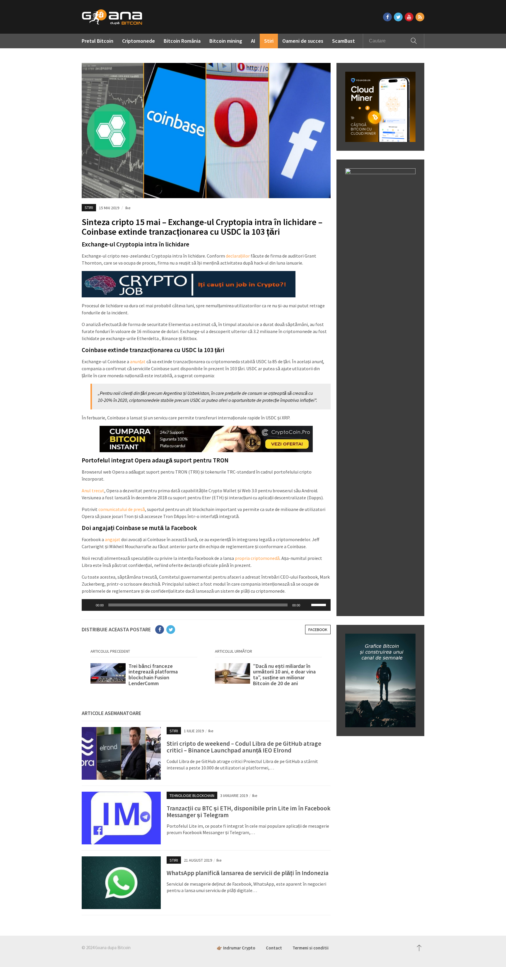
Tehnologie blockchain (192, 795)
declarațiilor (238, 256)
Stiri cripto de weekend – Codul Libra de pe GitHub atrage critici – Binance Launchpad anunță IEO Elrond (244, 747)
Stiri (268, 40)
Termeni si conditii (311, 948)
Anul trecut (93, 490)
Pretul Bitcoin (97, 40)
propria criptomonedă (257, 558)
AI (253, 40)
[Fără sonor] (307, 605)
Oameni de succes (302, 40)
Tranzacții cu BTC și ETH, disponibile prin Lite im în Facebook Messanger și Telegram (249, 811)
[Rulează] (89, 605)
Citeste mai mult (143, 675)
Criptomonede (138, 40)
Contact (274, 948)
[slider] (319, 604)
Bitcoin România (182, 40)
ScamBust (343, 40)
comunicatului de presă (121, 509)
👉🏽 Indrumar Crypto (236, 948)
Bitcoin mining (225, 40)
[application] (206, 605)
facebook (317, 629)
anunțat (138, 361)
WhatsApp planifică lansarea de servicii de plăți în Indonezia (248, 873)
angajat (112, 539)
